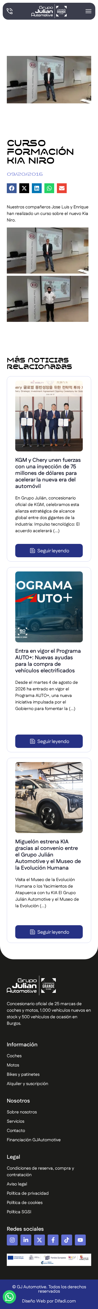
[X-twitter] (39, 1240)
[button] (12, 188)
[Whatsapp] (9, 1297)
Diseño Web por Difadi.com (49, 1301)
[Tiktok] (66, 1240)
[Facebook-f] (53, 1240)
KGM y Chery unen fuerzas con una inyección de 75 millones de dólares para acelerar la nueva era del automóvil (48, 473)
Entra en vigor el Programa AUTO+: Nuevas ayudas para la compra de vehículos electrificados (48, 661)
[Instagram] (12, 1240)
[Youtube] (80, 1240)
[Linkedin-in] (25, 1240)
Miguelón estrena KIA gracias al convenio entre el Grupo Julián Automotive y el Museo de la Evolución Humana (48, 855)
